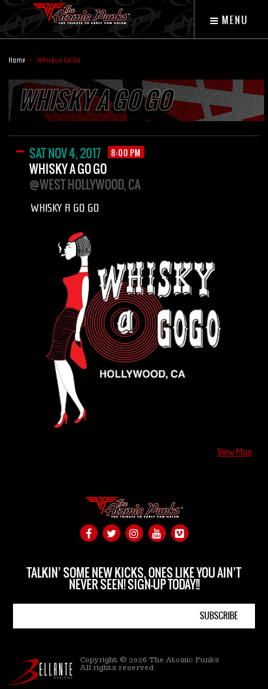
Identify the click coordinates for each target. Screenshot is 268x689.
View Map (234, 452)
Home (16, 60)
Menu (233, 20)
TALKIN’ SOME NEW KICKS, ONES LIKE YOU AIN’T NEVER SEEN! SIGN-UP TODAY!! (134, 578)
